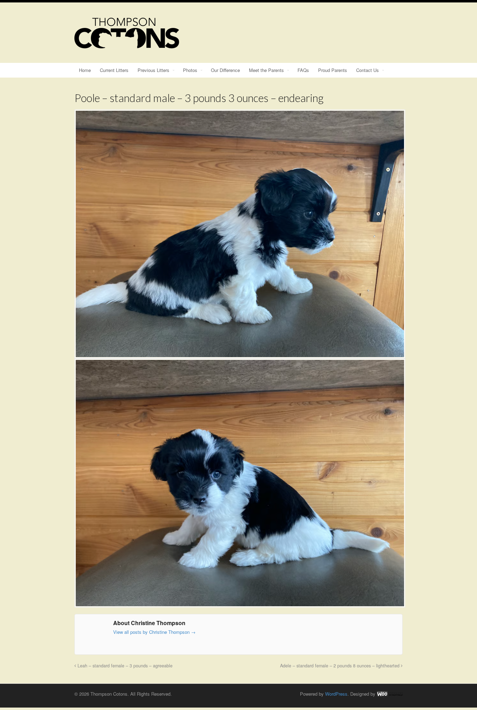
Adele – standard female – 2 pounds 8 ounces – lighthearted (340, 665)
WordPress (336, 693)
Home (85, 70)
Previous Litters (153, 70)
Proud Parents (332, 70)
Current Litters (114, 70)
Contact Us (367, 70)
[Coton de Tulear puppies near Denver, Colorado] (126, 45)
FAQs (303, 70)
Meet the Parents (266, 70)
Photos (190, 70)
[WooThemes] (390, 693)
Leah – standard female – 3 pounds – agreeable (124, 665)
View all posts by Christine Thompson (154, 632)
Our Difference (225, 70)
